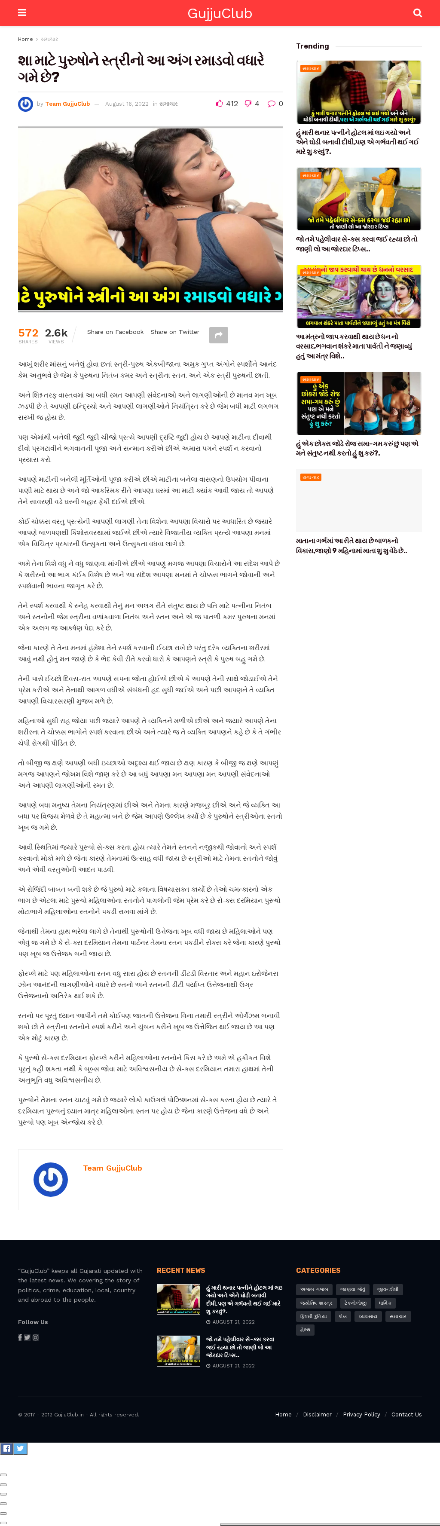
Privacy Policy (361, 1414)
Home (25, 39)
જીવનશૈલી (388, 1289)
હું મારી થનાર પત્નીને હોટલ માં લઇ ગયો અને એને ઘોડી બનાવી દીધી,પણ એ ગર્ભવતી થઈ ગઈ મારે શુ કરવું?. (357, 142)
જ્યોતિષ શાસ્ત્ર (316, 1303)
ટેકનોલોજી (356, 1303)
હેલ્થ (305, 1330)
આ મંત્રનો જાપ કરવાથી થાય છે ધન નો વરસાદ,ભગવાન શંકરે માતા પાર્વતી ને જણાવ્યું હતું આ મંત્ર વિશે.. (354, 346)
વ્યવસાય (368, 1316)
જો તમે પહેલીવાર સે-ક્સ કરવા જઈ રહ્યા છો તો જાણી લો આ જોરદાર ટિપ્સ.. (240, 1347)
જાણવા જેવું (352, 1289)
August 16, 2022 (127, 104)
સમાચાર (49, 39)
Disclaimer (317, 1414)
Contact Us (406, 1414)
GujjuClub (220, 13)
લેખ (343, 1316)
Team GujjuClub (67, 104)
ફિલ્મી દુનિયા (313, 1316)
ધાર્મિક (385, 1303)
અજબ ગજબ (314, 1289)
